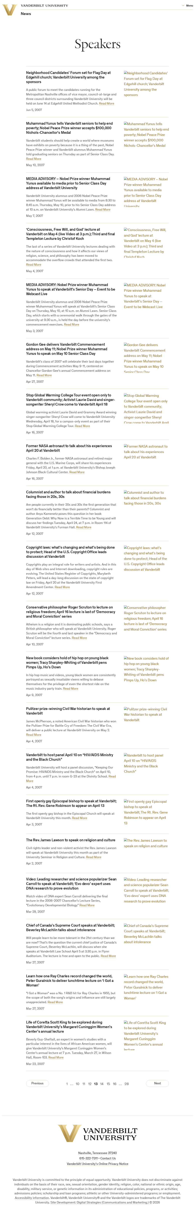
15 (108, 1084)
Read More (106, 103)
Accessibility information (32, 1198)
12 (90, 1084)
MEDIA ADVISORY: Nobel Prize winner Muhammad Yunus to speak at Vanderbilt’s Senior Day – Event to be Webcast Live (70, 289)
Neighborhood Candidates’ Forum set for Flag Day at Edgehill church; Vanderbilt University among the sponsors (68, 77)
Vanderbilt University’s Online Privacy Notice (97, 1164)
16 (114, 1084)
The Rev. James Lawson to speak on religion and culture (70, 840)
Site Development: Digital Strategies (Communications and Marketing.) (99, 1202)
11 (83, 1084)
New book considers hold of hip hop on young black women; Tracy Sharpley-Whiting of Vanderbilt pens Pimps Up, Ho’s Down (67, 663)
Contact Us (108, 1158)
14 (102, 1084)
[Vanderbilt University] (97, 1133)
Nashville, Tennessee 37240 (97, 1153)
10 (77, 1084)
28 (127, 1084)
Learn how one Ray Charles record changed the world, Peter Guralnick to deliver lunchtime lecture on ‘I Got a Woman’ (69, 981)
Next (157, 1083)
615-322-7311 (88, 1158)
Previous (37, 1083)
